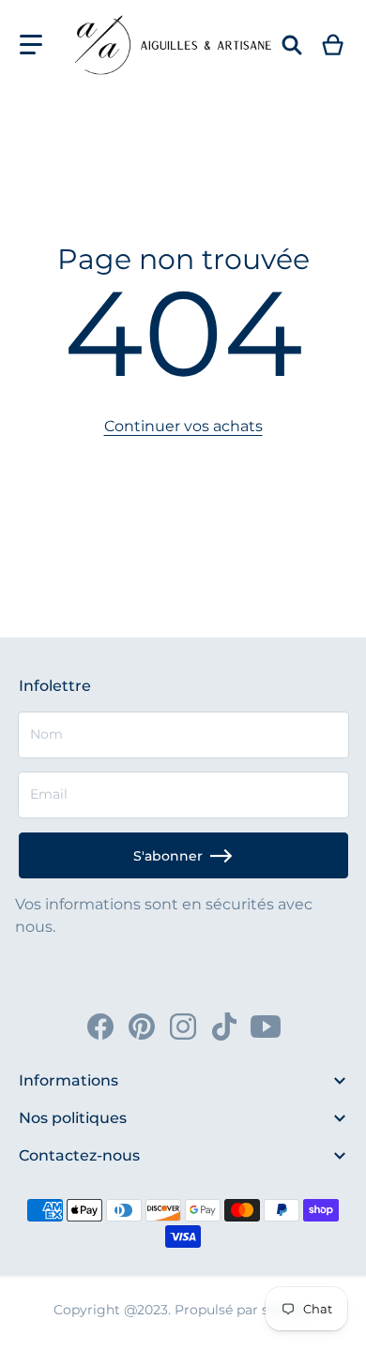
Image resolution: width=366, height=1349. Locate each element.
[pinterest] (141, 1026)
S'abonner (168, 855)
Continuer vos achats (183, 426)
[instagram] (183, 1026)
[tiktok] (224, 1026)
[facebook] (100, 1026)
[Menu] (31, 45)
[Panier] (334, 45)
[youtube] (265, 1026)
